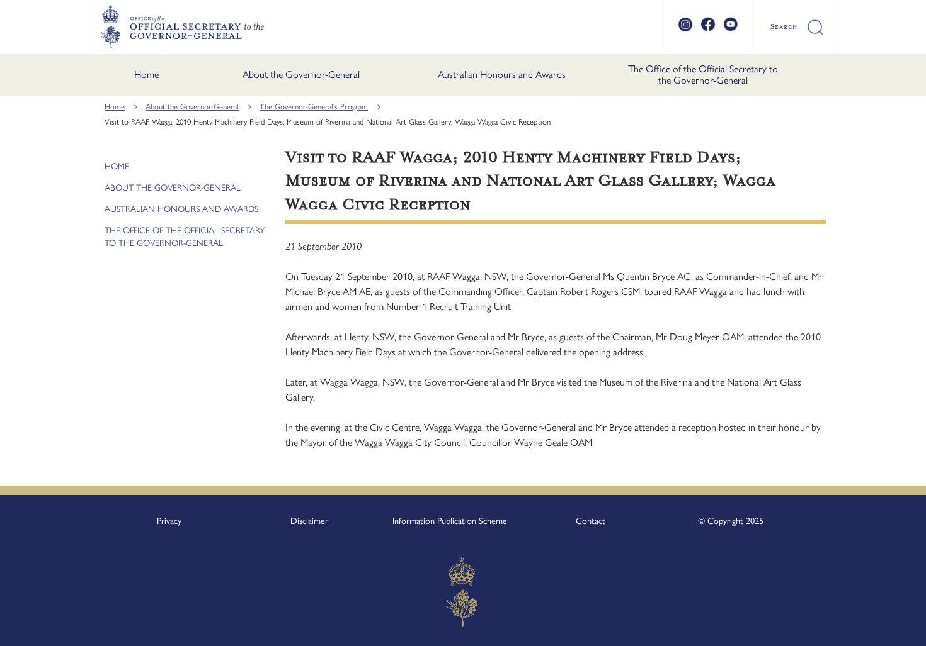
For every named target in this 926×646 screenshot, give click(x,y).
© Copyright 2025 (730, 520)
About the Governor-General (301, 75)
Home (146, 75)
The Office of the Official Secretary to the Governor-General (703, 74)
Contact (590, 520)
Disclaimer (309, 520)
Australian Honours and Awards (502, 75)
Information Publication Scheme (449, 520)
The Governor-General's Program (314, 106)
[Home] (182, 27)
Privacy (169, 520)
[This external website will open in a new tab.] (685, 29)
